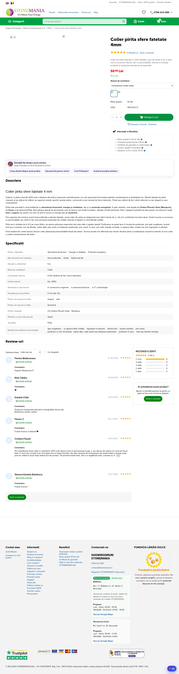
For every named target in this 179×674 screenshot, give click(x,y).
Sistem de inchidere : (120, 81)
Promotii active (33, 577)
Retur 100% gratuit (146, 2)
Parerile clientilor (164, 2)
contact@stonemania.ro (101, 568)
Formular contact (34, 574)
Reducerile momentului (68, 12)
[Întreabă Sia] (171, 668)
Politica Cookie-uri (35, 585)
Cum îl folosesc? (81, 171)
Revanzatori (32, 594)
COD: (112, 107)
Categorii (18, 21)
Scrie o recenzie (147, 53)
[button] (152, 124)
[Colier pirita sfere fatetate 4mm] (64, 36)
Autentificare (11, 552)
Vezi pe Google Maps (103, 614)
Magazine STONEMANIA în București (107, 572)
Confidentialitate (34, 560)
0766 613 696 (161, 12)
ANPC (140, 666)
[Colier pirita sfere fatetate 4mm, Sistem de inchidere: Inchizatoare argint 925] (120, 93)
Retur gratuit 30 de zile (69, 557)
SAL (147, 666)
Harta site (31, 582)
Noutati (52, 12)
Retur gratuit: (116, 102)
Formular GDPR (34, 588)
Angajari (30, 580)
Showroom (86, 12)
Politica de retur (34, 568)
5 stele (139, 359)
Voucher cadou (33, 591)
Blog (96, 12)
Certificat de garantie (68, 559)
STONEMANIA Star (127, 2)
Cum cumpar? (33, 563)
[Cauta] (124, 21)
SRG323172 (132, 107)
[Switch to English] (7, 3)
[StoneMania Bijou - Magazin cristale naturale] (25, 12)
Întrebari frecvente (35, 554)
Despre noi (32, 552)
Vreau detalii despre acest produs (25, 171)
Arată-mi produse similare (105, 171)
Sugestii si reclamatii (36, 571)
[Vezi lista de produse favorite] (144, 14)
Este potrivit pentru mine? (57, 171)
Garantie (113, 2)
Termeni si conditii (35, 566)
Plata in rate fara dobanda (70, 562)
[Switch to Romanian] (12, 3)
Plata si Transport (35, 557)
